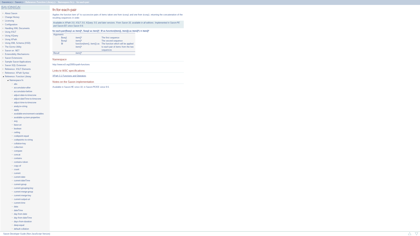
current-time (19, 203)
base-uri (17, 125)
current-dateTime (22, 180)
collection (18, 147)
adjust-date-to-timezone (25, 95)
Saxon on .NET (12, 50)
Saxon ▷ (19, 2)
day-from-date (20, 214)
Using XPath (11, 39)
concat (17, 154)
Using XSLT (10, 32)
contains (18, 158)
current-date (19, 177)
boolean (17, 128)
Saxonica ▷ (7, 2)
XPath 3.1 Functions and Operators (69, 76)
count (16, 169)
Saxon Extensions (13, 58)
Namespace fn (16, 80)
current (17, 173)
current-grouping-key (23, 188)
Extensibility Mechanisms (17, 54)
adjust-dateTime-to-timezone (27, 99)
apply (16, 110)
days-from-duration (23, 221)
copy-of (17, 166)
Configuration (11, 24)
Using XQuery (11, 35)
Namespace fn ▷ (66, 2)
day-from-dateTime (23, 217)
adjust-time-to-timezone (25, 102)
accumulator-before (23, 91)
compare (18, 151)
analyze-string (20, 106)
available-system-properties (27, 117)
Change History (12, 17)
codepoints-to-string (23, 139)
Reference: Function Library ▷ (40, 2)
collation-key (20, 143)
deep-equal (19, 225)
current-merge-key (22, 195)
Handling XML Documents (17, 28)
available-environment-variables (29, 113)
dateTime (18, 210)
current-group (20, 184)
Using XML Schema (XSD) (17, 43)
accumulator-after (22, 87)
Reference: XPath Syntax (17, 73)
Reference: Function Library (18, 76)
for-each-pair (82, 2)
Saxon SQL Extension (15, 65)
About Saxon (11, 13)
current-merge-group (23, 191)
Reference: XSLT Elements (18, 69)
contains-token (21, 162)
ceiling (17, 132)
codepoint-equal (21, 136)
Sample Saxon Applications (18, 61)
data (16, 206)
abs (15, 84)
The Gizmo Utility (13, 47)
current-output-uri (22, 199)
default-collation (21, 229)
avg (15, 121)
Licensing (9, 21)
